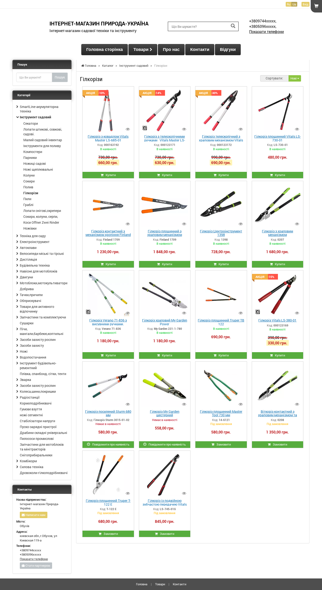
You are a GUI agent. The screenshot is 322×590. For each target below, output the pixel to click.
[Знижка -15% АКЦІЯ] (277, 294)
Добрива (27, 289)
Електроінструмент (35, 241)
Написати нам (35, 515)
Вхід (305, 4)
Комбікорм (28, 461)
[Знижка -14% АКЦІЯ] (164, 110)
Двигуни (26, 277)
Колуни (29, 175)
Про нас (171, 49)
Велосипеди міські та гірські (42, 253)
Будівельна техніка (35, 265)
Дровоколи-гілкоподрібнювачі (44, 472)
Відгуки (228, 49)
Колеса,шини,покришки (38, 391)
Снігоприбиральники (36, 455)
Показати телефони (266, 31)
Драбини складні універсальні (43, 432)
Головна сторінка (104, 49)
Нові (293, 78)
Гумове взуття (31, 409)
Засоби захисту (32, 345)
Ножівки (30, 228)
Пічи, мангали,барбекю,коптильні (41, 331)
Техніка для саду (33, 236)
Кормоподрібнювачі (36, 403)
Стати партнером (37, 565)
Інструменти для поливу (42, 146)
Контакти (199, 49)
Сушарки (26, 323)
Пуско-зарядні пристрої (38, 427)
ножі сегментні (31, 415)
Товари (141, 49)
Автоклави (28, 247)
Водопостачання (33, 357)
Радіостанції (30, 397)
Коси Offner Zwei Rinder (41, 222)
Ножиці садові (34, 163)
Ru (288, 4)
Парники (30, 157)
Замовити (222, 444)
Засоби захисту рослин (38, 339)
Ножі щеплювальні (38, 169)
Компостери (32, 151)
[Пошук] (233, 26)
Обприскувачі (30, 300)
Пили (27, 199)
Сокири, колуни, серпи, (40, 216)
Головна (141, 584)
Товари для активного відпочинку (37, 309)
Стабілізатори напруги (37, 421)
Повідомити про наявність (109, 444)
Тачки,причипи (31, 295)
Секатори (30, 123)
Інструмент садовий (35, 117)
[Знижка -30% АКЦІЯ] (221, 110)
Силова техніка (31, 467)
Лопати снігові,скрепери (42, 210)
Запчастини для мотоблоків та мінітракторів (42, 446)
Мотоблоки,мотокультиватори (43, 283)
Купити (109, 175)
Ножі (24, 351)
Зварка (25, 379)
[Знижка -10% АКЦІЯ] (108, 110)
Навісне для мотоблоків (38, 271)
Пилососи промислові (37, 438)
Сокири (29, 181)
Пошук (60, 77)
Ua (294, 4)
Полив (28, 187)
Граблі (28, 204)
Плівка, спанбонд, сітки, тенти (43, 373)
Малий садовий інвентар (42, 140)
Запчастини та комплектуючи (43, 317)
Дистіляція (28, 259)
